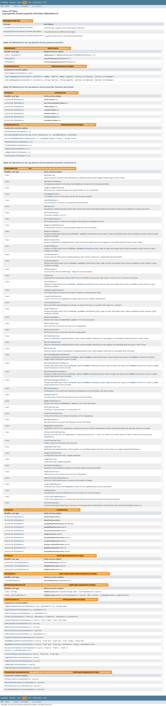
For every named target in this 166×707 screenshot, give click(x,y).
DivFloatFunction (51, 212)
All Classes (37, 6)
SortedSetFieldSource (53, 465)
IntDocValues (10, 149)
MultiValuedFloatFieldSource (56, 363)
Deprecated (37, 2)
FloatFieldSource (51, 261)
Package (12, 2)
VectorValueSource (52, 503)
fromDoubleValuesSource (65, 55)
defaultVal (69, 524)
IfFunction (48, 275)
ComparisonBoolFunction (54, 188)
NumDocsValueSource (52, 401)
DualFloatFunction (52, 240)
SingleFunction (50, 459)
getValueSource (62, 58)
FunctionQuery (10, 73)
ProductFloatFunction (53, 413)
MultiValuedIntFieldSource (55, 371)
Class (19, 2)
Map (88, 595)
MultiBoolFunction (52, 336)
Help (45, 2)
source (63, 527)
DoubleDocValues (11, 142)
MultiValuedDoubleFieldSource (56, 354)
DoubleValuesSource (84, 55)
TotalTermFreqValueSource (55, 496)
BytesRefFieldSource (52, 181)
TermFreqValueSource (52, 484)
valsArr (59, 595)
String (47, 80)
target (67, 551)
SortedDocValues (59, 135)
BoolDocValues (10, 131)
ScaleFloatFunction (52, 440)
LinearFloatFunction (52, 296)
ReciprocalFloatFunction (54, 432)
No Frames (24, 6)
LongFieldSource (51, 309)
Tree (29, 2)
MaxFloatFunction (51, 323)
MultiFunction (50, 348)
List (15, 562)
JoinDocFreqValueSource (54, 290)
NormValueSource (51, 394)
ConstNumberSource (52, 194)
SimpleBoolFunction (52, 447)
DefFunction (49, 206)
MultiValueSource (51, 388)
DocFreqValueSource (52, 219)
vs (56, 99)
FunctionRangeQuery (13, 76)
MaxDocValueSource (52, 317)
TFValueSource (50, 490)
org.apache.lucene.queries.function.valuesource (23, 35)
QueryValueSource (51, 419)
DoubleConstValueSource (54, 225)
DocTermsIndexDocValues (15, 135)
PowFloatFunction (51, 407)
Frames (16, 6)
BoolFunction (49, 175)
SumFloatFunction (51, 472)
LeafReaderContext (47, 138)
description (61, 592)
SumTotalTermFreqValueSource (56, 478)
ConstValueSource (51, 200)
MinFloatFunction (51, 330)
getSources (64, 580)
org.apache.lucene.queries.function (18, 27)
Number (47, 76)
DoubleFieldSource (52, 231)
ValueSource (26, 21)
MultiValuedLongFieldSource (56, 380)
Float (77, 641)
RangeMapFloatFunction (53, 426)
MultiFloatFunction (52, 342)
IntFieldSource (50, 282)
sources (63, 548)
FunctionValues (17, 595)
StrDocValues (10, 156)
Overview (4, 2)
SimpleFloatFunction (52, 453)
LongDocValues (10, 152)
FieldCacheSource (51, 254)
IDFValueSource (50, 269)
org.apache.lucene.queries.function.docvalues (23, 31)
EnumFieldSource (51, 246)
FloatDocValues (11, 145)
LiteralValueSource (52, 302)
